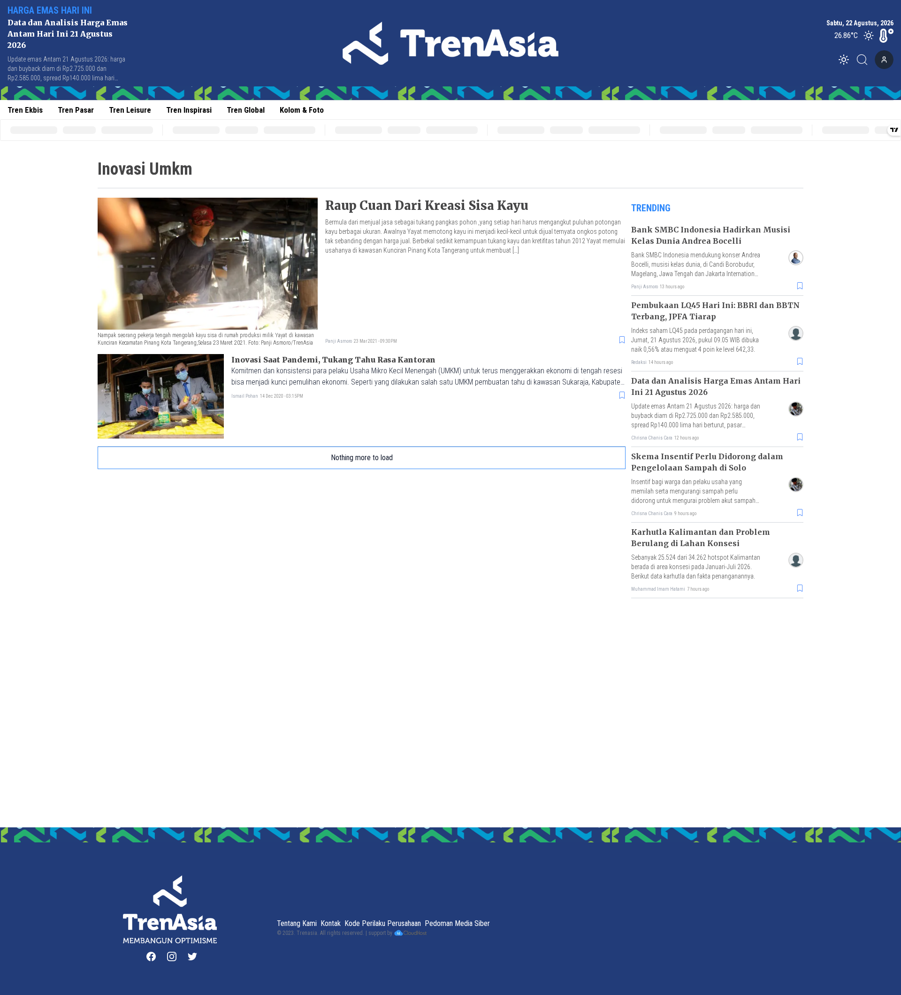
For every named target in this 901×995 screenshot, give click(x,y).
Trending (651, 208)
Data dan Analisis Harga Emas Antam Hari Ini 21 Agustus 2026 (68, 34)
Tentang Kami (297, 923)
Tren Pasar (76, 110)
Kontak (331, 923)
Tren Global (246, 110)
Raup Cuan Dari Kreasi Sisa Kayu (426, 205)
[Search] (865, 60)
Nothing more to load (362, 457)
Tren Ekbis (25, 110)
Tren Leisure (130, 110)
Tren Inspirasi (189, 110)
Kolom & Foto (302, 110)
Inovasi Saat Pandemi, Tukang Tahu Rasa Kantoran (333, 359)
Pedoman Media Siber (457, 923)
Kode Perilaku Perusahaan (382, 923)
